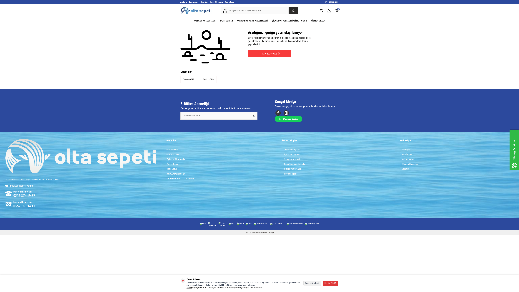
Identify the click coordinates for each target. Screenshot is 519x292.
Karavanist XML (189, 79)
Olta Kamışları (173, 149)
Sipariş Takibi (229, 2)
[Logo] (80, 156)
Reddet (189, 288)
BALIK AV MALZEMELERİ (204, 20)
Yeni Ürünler (407, 154)
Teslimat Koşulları (292, 149)
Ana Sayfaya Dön (271, 53)
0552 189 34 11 (333, 2)
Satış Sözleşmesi (292, 159)
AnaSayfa (183, 2)
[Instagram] (286, 113)
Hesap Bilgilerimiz (216, 2)
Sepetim (405, 168)
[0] (337, 11)
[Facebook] (278, 113)
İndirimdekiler (408, 159)
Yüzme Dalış (172, 164)
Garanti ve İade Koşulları (295, 164)
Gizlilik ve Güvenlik (292, 168)
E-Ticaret (253, 232)
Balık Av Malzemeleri (176, 173)
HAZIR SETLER (226, 20)
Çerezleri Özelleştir (312, 283)
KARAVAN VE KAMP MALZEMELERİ (252, 20)
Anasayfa (406, 149)
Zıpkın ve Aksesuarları (176, 159)
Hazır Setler (172, 168)
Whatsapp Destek (290, 119)
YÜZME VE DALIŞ (318, 20)
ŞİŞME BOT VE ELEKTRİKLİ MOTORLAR (289, 20)
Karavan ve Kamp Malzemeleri (180, 178)
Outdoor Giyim (208, 79)
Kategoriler (203, 2)
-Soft (247, 232)
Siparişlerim (193, 2)
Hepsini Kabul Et (331, 283)
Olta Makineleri (173, 154)
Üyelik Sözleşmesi (292, 154)
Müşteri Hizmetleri (410, 164)
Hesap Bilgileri (290, 173)
